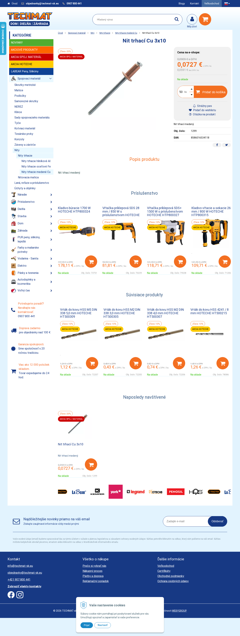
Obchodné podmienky (170, 576)
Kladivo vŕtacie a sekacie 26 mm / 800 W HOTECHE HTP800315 (211, 211)
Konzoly (19, 139)
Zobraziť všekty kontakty (24, 586)
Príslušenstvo (26, 201)
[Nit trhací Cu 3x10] (114, 88)
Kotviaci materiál (24, 128)
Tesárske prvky (23, 134)
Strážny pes (204, 106)
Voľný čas (24, 290)
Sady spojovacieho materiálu (32, 117)
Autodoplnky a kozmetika (26, 281)
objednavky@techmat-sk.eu (42, 3)
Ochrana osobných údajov (173, 581)
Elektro (22, 265)
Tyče (17, 123)
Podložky (20, 95)
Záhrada (22, 230)
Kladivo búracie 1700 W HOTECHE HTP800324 (74, 209)
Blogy (182, 3)
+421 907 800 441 (19, 579)
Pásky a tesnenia (28, 273)
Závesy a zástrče (25, 144)
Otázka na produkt (204, 114)
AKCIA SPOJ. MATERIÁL (26, 57)
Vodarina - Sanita (28, 258)
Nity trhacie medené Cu (126, 33)
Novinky (17, 42)
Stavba (22, 216)
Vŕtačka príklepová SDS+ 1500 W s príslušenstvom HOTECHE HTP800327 (165, 211)
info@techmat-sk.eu (20, 566)
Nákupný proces (92, 571)
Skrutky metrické (25, 85)
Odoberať (217, 521)
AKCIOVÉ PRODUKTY (24, 49)
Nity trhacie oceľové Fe (36, 166)
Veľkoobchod (211, 3)
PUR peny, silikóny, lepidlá (29, 239)
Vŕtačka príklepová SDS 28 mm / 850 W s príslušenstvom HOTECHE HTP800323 (121, 213)
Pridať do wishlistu (204, 110)
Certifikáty (163, 571)
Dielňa (21, 209)
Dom (20, 223)
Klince (18, 112)
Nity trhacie (104, 33)
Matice (18, 90)
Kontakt (194, 3)
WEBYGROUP (179, 610)
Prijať (87, 625)
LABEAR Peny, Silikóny (24, 71)
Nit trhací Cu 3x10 (70, 444)
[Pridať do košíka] (91, 261)
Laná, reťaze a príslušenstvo (31, 182)
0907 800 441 (74, 3)
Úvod (14, 3)
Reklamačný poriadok (96, 581)
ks (185, 92)
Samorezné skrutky (26, 101)
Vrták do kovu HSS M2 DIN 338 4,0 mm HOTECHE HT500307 (165, 313)
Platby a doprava (93, 576)
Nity (92, 33)
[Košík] (206, 19)
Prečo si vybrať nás (94, 566)
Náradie (22, 194)
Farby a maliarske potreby (28, 249)
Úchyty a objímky (24, 188)
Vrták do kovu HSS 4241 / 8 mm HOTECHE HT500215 (209, 311)
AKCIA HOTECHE (21, 64)
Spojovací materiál (77, 33)
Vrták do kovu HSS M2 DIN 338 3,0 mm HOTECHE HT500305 (121, 313)
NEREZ (18, 106)
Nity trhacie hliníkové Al (35, 161)
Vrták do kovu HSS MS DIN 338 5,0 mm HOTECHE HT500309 (78, 313)
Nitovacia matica (28, 177)
